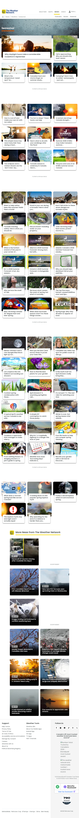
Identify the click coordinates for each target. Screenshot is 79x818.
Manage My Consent (9, 739)
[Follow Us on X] (77, 728)
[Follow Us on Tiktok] (69, 728)
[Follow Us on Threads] (73, 728)
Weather (14, 17)
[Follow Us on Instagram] (60, 728)
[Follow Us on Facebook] (56, 728)
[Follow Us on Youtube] (65, 728)
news (7, 17)
